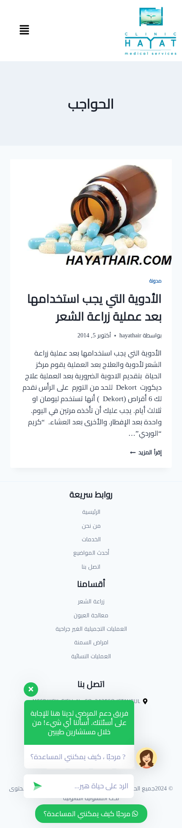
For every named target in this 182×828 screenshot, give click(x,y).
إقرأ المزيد (146, 452)
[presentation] (91, 213)
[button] (24, 31)
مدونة (155, 280)
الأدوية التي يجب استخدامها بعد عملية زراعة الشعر (94, 307)
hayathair (130, 335)
